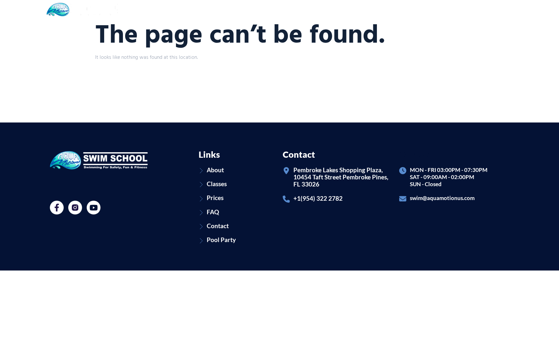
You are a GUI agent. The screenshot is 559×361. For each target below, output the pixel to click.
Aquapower (279, 9)
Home (196, 9)
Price (357, 9)
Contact (399, 9)
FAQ (376, 9)
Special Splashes (318, 9)
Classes (249, 9)
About (219, 9)
